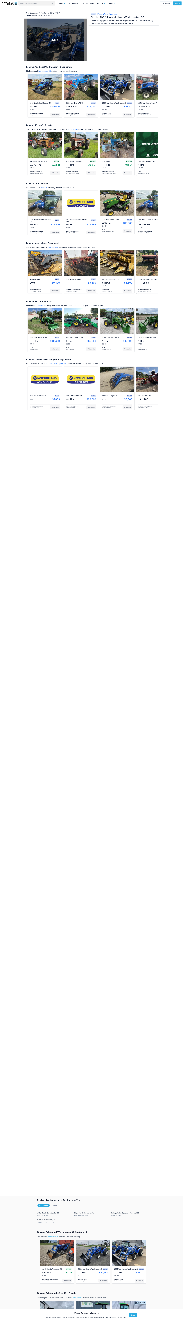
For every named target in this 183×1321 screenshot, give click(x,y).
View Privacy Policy (120, 1317)
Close (133, 1315)
